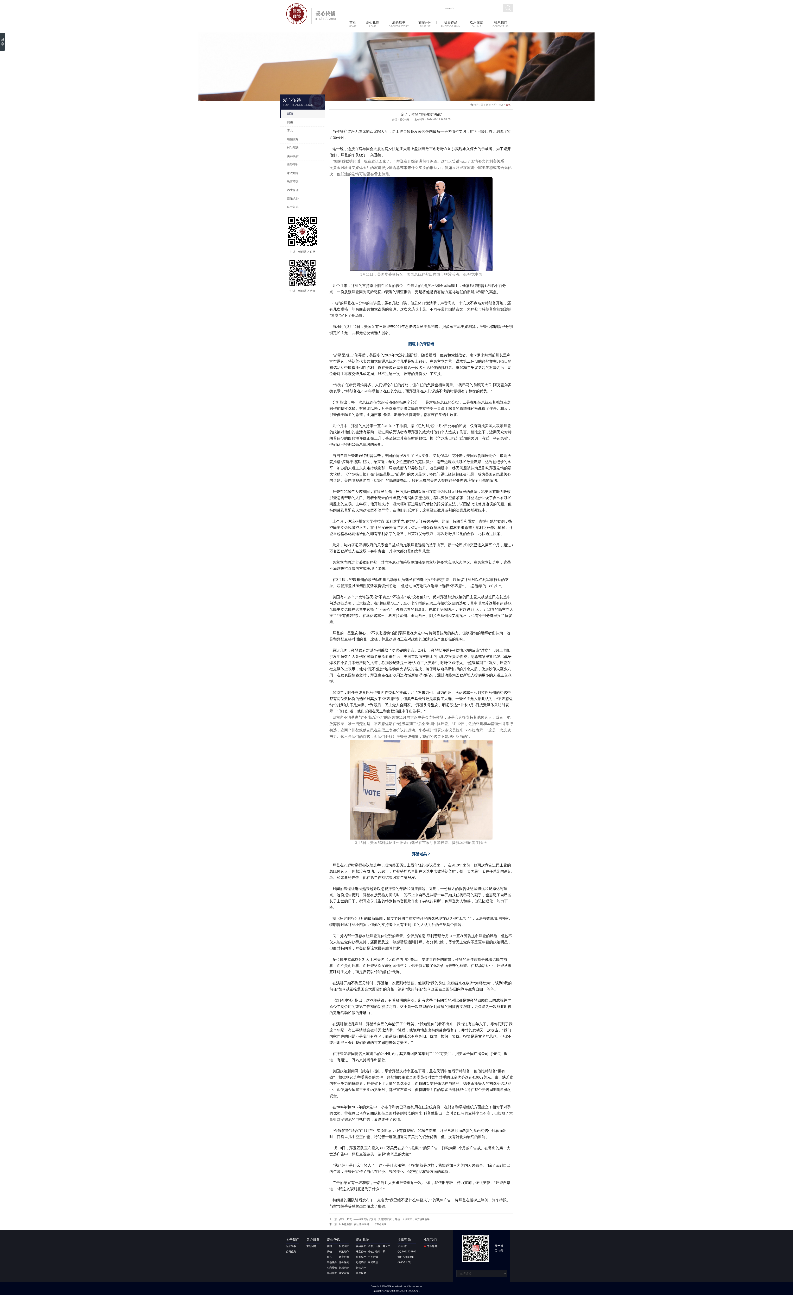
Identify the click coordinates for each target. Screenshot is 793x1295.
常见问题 (311, 1246)
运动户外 (361, 1267)
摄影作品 (450, 24)
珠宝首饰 (293, 207)
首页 (352, 24)
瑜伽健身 (293, 139)
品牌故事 (291, 1246)
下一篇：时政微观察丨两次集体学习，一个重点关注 (357, 1224)
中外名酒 (373, 1257)
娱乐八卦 (293, 198)
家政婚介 (293, 173)
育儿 (290, 130)
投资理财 (293, 164)
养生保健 (293, 190)
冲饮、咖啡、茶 (376, 1251)
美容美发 (293, 156)
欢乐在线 (476, 24)
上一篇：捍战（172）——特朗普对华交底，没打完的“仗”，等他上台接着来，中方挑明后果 (379, 1219)
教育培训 (293, 181)
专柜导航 (432, 1246)
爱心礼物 (372, 24)
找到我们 (430, 1239)
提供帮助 (404, 1239)
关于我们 (292, 1239)
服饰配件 (361, 1257)
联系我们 (500, 24)
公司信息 (291, 1251)
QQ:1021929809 (407, 1251)
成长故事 (399, 24)
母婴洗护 (361, 1262)
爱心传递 (498, 104)
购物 (290, 122)
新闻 (290, 113)
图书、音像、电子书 (379, 1246)
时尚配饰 (293, 147)
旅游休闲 (425, 24)
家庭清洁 (373, 1262)
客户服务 (313, 1239)
